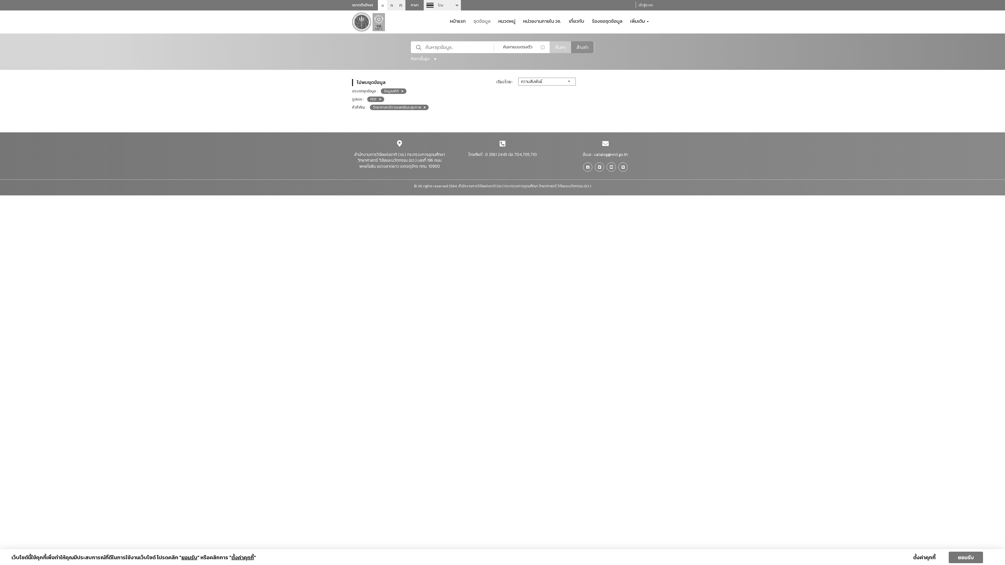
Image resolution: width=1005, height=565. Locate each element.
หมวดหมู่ (506, 21)
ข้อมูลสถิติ (391, 91)
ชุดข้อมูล (481, 21)
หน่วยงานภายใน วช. (542, 21)
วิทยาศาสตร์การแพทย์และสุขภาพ (397, 107)
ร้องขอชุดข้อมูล (607, 21)
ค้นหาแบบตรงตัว (517, 47)
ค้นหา (560, 47)
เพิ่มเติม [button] (638, 21)
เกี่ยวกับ (576, 21)
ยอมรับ (966, 557)
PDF (373, 99)
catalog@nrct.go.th (611, 154)
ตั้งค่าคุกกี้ (924, 557)
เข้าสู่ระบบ (646, 5)
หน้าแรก (458, 21)
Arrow (442, 5)
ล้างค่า (582, 47)
